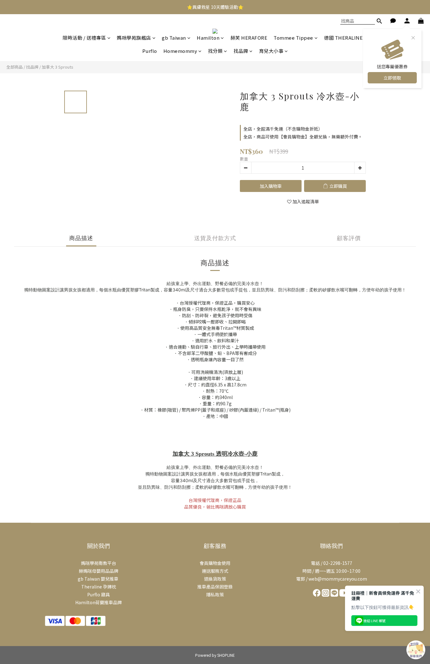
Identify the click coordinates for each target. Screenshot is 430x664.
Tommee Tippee (293, 37)
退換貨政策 (215, 579)
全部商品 (14, 67)
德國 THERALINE (343, 37)
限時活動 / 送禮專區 (84, 37)
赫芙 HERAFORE (249, 37)
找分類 (215, 51)
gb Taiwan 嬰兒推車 (98, 579)
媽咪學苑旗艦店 (134, 37)
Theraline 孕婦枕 (98, 586)
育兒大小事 (271, 51)
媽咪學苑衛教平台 (98, 563)
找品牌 (241, 51)
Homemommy (180, 51)
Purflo (149, 51)
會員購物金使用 (215, 563)
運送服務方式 (215, 571)
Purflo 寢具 (98, 594)
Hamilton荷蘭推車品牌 (98, 602)
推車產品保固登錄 (215, 586)
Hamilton (208, 37)
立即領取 (392, 78)
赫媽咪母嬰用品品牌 (98, 571)
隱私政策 (215, 594)
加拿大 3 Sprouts (57, 67)
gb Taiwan (174, 37)
